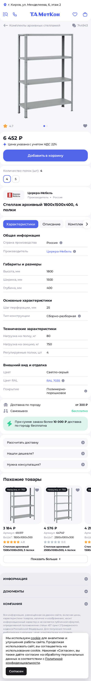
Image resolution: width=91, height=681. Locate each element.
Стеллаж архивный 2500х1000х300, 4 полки (60, 548)
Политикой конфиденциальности (34, 661)
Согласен (16, 671)
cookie (36, 638)
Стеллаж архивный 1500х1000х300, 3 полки (18, 548)
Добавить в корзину (45, 156)
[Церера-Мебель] (13, 195)
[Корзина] (85, 14)
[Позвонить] (15, 14)
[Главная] (45, 14)
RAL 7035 (53, 381)
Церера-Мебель (59, 251)
